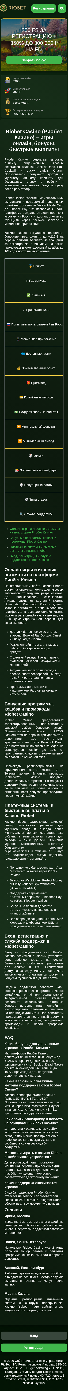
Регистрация (43, 8)
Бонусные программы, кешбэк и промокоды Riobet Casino (33, 539)
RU (62, 8)
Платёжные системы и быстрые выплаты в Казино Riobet (33, 548)
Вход (34, 1336)
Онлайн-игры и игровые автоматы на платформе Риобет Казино (35, 530)
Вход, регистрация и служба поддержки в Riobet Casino (30, 558)
